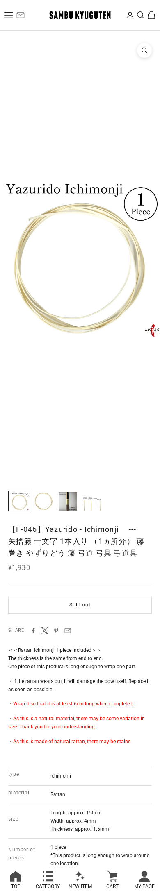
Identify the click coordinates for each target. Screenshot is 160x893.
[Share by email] (67, 630)
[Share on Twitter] (44, 630)
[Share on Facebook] (33, 630)
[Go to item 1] (19, 501)
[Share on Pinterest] (56, 630)
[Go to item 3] (68, 501)
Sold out (80, 605)
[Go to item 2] (43, 501)
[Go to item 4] (92, 501)
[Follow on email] (20, 15)
